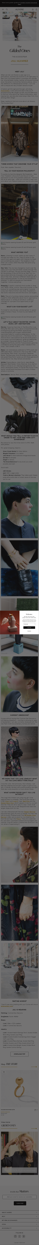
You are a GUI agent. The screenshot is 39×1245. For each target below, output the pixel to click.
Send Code (29, 627)
